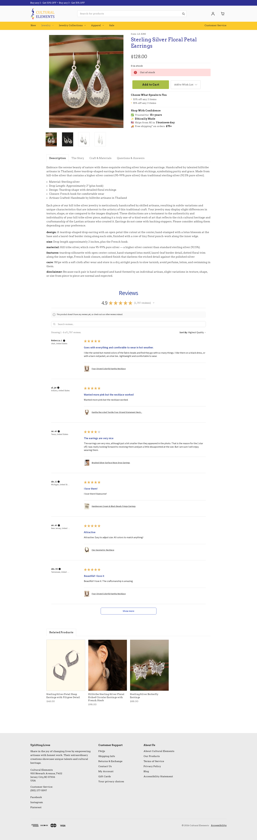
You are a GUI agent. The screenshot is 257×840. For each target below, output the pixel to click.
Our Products (152, 756)
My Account (105, 771)
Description (57, 158)
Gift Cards (104, 776)
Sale (111, 25)
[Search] (183, 13)
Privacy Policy (152, 766)
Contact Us (105, 766)
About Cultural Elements (159, 751)
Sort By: (184, 332)
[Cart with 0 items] (223, 14)
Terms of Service (154, 761)
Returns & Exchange (110, 761)
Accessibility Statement (158, 776)
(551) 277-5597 (38, 790)
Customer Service (215, 25)
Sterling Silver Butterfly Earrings (144, 696)
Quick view (65, 665)
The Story (77, 158)
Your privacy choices (111, 781)
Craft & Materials (100, 158)
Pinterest (35, 807)
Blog (146, 771)
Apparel (96, 25)
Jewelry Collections (71, 25)
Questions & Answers (131, 158)
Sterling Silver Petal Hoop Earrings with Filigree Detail (63, 696)
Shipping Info (106, 756)
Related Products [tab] (61, 632)
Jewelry (46, 25)
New (33, 25)
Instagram (36, 802)
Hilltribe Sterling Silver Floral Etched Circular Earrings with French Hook (106, 697)
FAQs (101, 751)
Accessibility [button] (219, 825)
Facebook (36, 797)
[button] (153, 303)
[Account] (213, 14)
